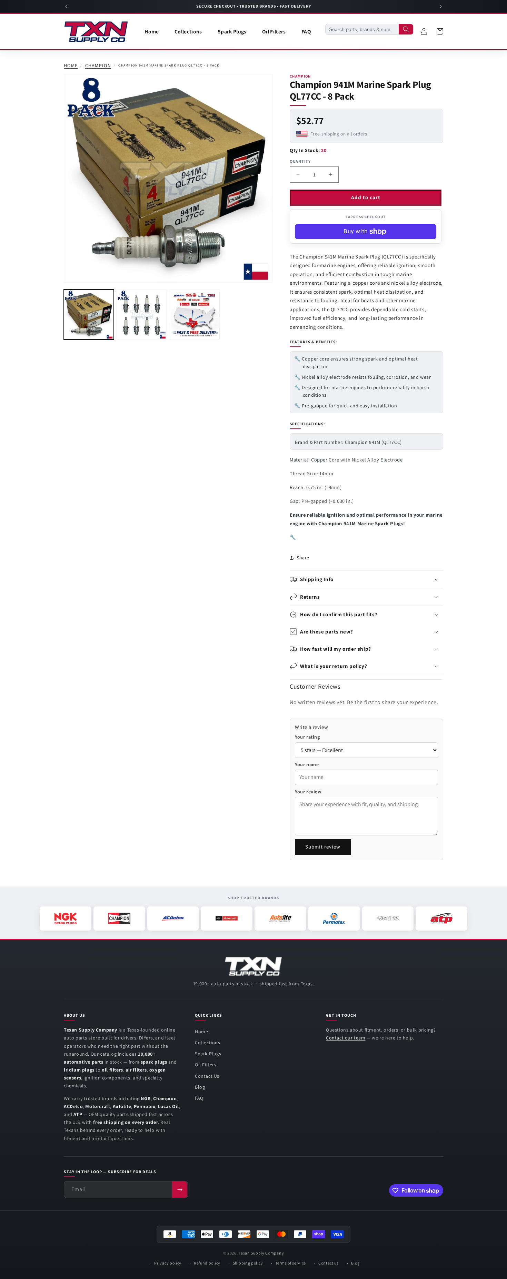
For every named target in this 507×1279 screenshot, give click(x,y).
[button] (366, 579)
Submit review (322, 846)
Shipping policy (248, 1263)
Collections (207, 1042)
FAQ (199, 1098)
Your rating (307, 737)
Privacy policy (167, 1263)
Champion (98, 66)
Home (71, 66)
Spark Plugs (208, 1053)
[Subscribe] (179, 1189)
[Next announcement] (440, 6)
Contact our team (346, 1038)
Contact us (328, 1263)
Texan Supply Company (261, 1253)
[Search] (406, 29)
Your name (307, 764)
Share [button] (303, 558)
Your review (308, 792)
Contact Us (207, 1076)
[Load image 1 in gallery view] (89, 314)
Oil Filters (206, 1065)
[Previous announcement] (66, 6)
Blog (200, 1087)
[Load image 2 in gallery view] (142, 314)
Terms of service (290, 1263)
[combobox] (362, 29)
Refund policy (207, 1263)
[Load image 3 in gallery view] (195, 314)
